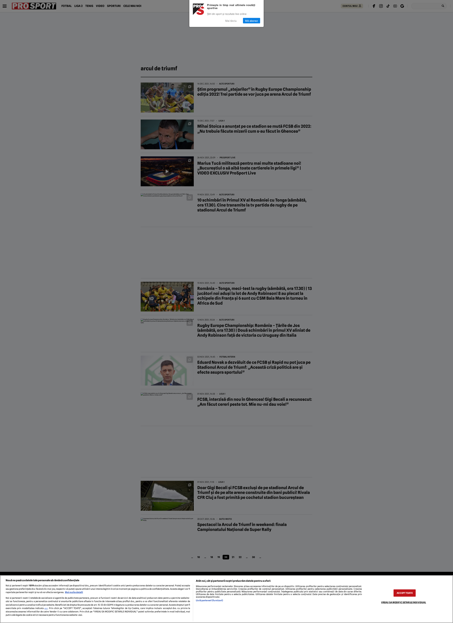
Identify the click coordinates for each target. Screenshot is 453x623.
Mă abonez (251, 20)
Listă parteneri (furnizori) (209, 600)
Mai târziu (231, 20)
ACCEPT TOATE (405, 593)
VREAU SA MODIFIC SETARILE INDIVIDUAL (403, 602)
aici (46, 608)
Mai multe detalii (74, 592)
